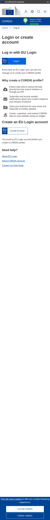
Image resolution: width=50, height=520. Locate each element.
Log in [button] (26, 12)
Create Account (13, 131)
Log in (12, 61)
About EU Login (9, 156)
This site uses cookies (11, 499)
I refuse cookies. (25, 515)
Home (5, 28)
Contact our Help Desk (12, 165)
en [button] (32, 12)
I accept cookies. (25, 509)
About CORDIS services (13, 161)
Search (39, 12)
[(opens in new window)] (11, 10)
